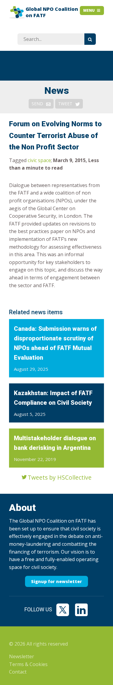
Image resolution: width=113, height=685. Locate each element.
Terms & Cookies (28, 664)
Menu (89, 10)
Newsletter (21, 656)
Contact (18, 671)
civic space (39, 160)
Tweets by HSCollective (60, 477)
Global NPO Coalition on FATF (52, 12)
